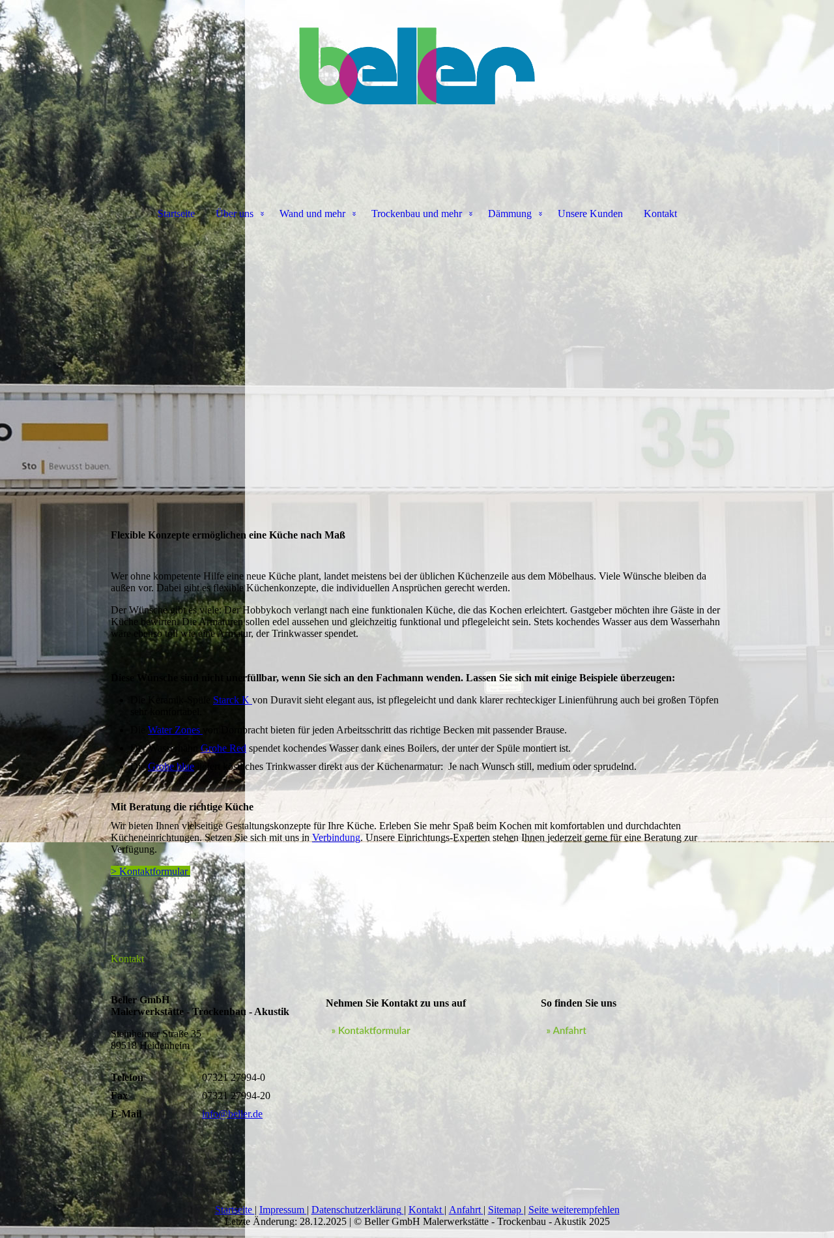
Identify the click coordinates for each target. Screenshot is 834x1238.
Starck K (232, 699)
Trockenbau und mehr (416, 213)
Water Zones (175, 729)
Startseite (176, 213)
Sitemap (506, 1209)
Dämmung (510, 213)
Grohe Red (223, 748)
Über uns (234, 213)
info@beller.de (232, 1113)
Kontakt (660, 213)
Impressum (283, 1209)
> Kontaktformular (150, 871)
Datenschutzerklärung (356, 1209)
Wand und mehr (312, 213)
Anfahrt (466, 1209)
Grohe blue (171, 766)
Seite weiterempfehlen (574, 1209)
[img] (417, 65)
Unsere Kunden (590, 213)
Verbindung (336, 837)
